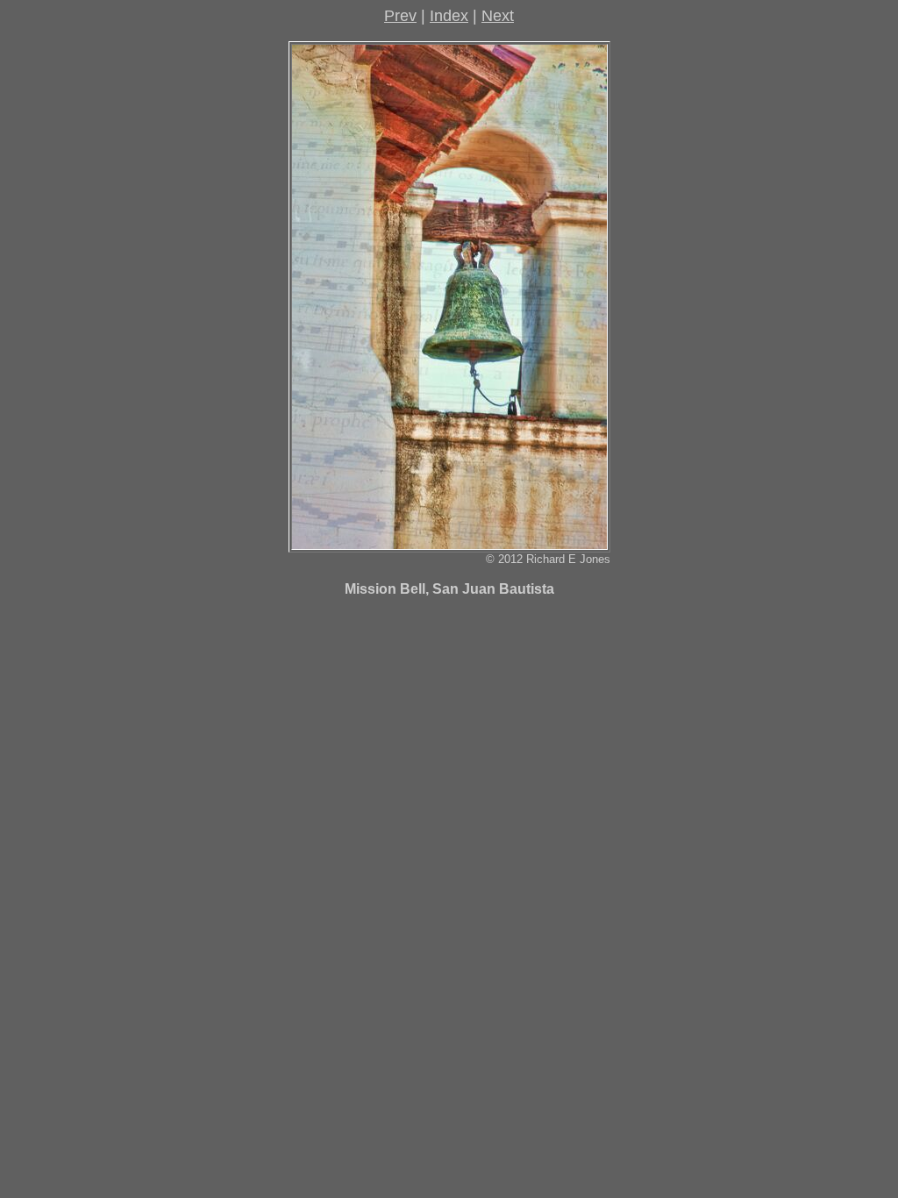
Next (497, 16)
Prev (400, 16)
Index (449, 16)
